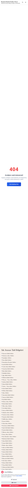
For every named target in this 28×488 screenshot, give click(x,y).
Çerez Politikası (19, 475)
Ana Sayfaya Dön (14, 184)
